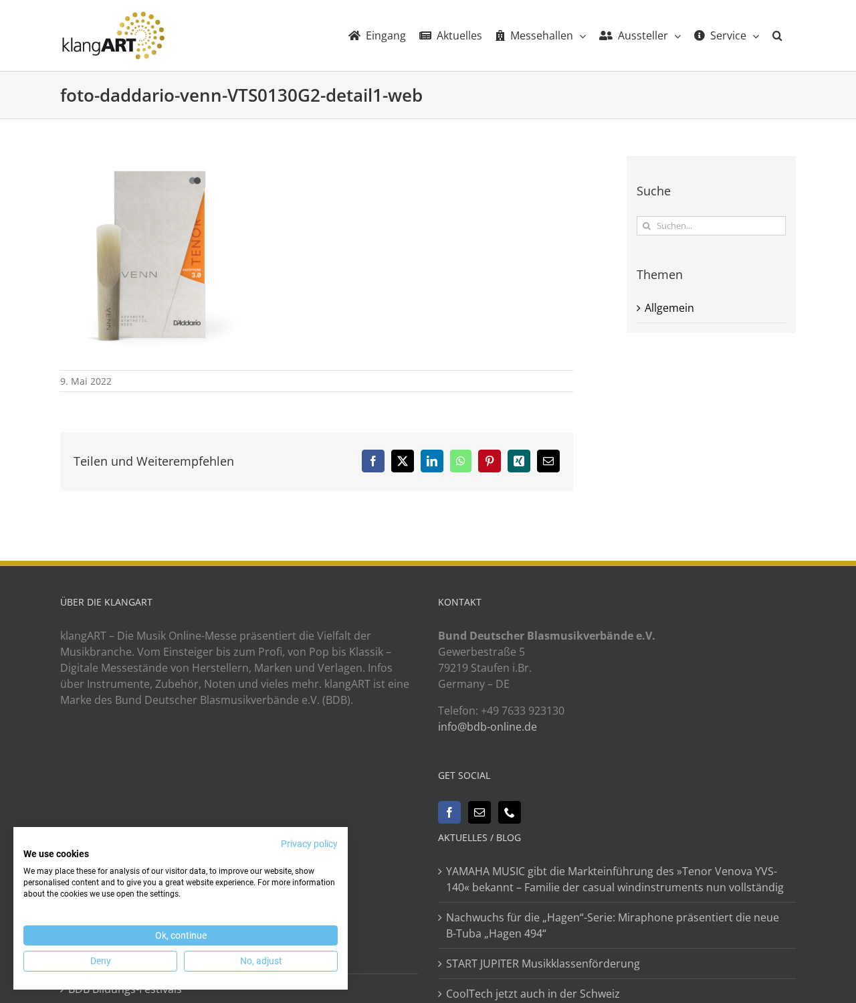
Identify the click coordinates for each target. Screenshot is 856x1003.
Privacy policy (309, 843)
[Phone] (509, 812)
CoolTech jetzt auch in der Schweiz (533, 993)
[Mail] (479, 812)
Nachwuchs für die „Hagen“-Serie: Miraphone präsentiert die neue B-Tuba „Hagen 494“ (612, 925)
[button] (777, 35)
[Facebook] (449, 812)
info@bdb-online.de (487, 726)
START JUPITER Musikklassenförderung (543, 963)
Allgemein (669, 307)
